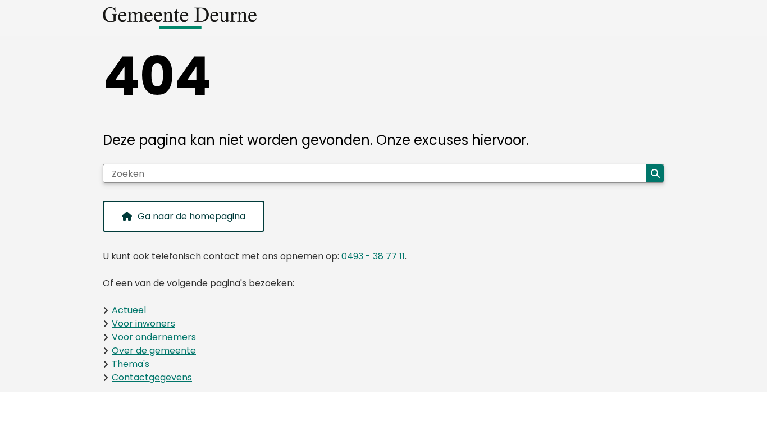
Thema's (130, 363)
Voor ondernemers (154, 337)
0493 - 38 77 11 (373, 256)
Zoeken (655, 173)
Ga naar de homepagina (191, 216)
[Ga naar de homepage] (379, 17)
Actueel (129, 310)
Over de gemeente (154, 350)
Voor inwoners (143, 323)
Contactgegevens (152, 377)
